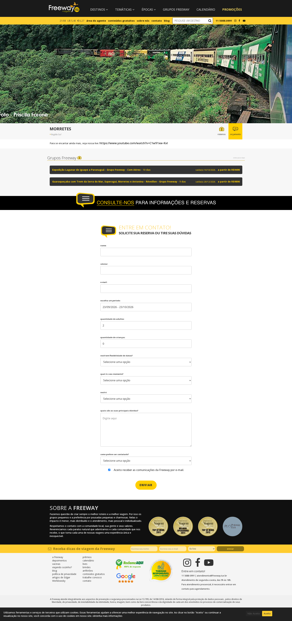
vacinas (56, 563)
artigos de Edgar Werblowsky (61, 579)
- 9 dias (146, 181)
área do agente (96, 20)
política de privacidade (64, 574)
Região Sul (56, 134)
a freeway (57, 557)
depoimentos (59, 560)
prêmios (87, 557)
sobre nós (143, 20)
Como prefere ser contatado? (114, 454)
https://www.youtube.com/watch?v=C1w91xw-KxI (134, 143)
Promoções (232, 9)
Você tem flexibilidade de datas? (116, 355)
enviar (146, 485)
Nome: (103, 245)
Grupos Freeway (176, 9)
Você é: (103, 392)
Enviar (230, 548)
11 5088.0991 (224, 20)
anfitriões (88, 570)
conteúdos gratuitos (121, 20)
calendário (88, 560)
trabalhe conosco (92, 577)
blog (167, 20)
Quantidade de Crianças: (112, 337)
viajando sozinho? (62, 567)
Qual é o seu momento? (111, 374)
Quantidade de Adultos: (112, 319)
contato (156, 20)
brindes (87, 567)
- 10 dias (146, 169)
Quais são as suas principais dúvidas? (119, 410)
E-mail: (103, 282)
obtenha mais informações (107, 615)
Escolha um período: (110, 300)
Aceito (267, 613)
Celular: (104, 264)
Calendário (206, 9)
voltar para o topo (239, 158)
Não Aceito (253, 613)
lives (85, 563)
